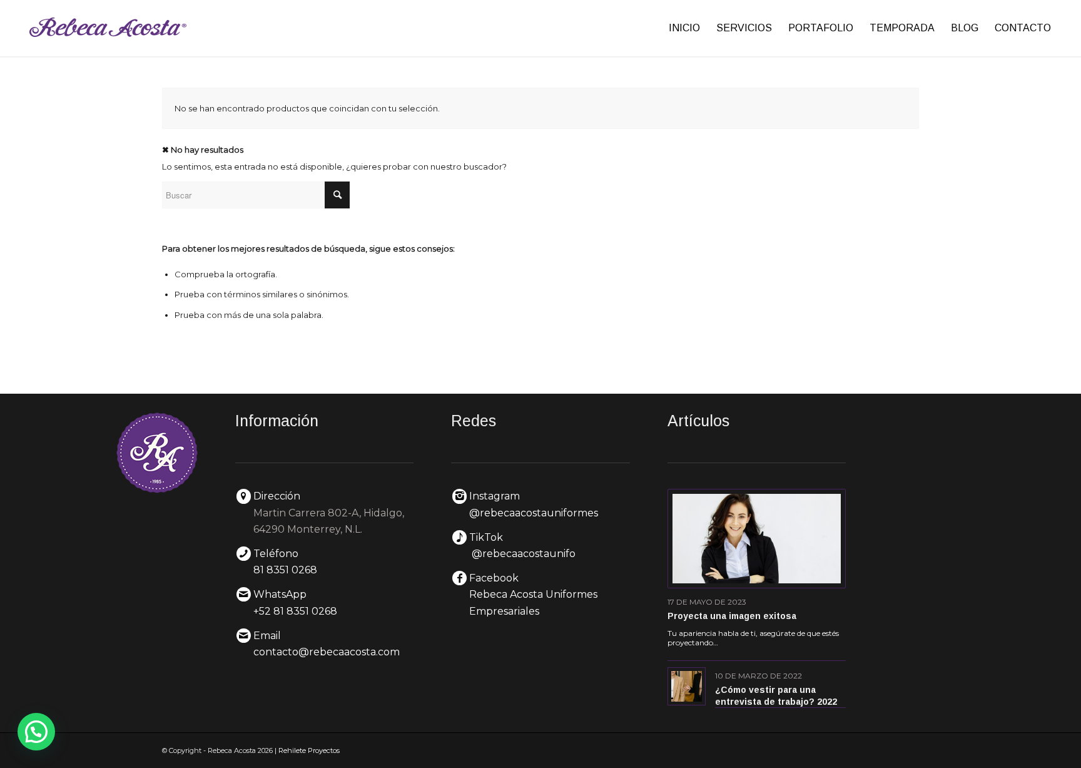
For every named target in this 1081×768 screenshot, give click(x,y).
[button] (36, 731)
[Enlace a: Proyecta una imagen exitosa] (756, 538)
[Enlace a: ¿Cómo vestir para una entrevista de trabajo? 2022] (686, 686)
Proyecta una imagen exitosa (731, 616)
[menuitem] (684, 28)
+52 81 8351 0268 (295, 611)
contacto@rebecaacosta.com (326, 652)
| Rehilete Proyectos (307, 750)
